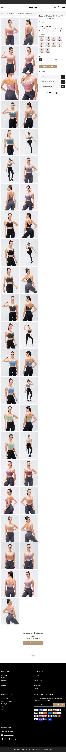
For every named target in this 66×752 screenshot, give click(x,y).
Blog (35, 678)
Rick (51, 749)
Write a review (33, 643)
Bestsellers (4, 680)
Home (2, 13)
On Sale (3, 678)
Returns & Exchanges (6, 701)
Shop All (3, 685)
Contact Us (4, 706)
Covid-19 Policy (38, 680)
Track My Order (5, 704)
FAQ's (2, 709)
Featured (3, 683)
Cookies (36, 688)
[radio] (41, 39)
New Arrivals (4, 675)
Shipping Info (4, 698)
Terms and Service (38, 683)
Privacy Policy (37, 685)
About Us (36, 675)
